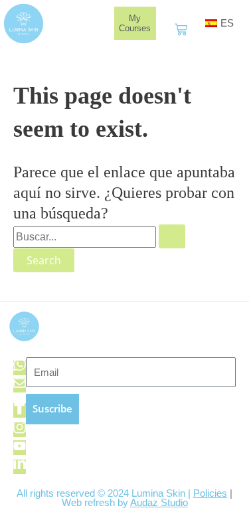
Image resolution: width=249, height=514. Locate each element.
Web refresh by (125, 502)
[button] (97, 23)
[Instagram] (19, 429)
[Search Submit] (172, 236)
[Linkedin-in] (19, 467)
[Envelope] (19, 385)
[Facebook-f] (19, 410)
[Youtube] (19, 447)
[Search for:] (99, 236)
